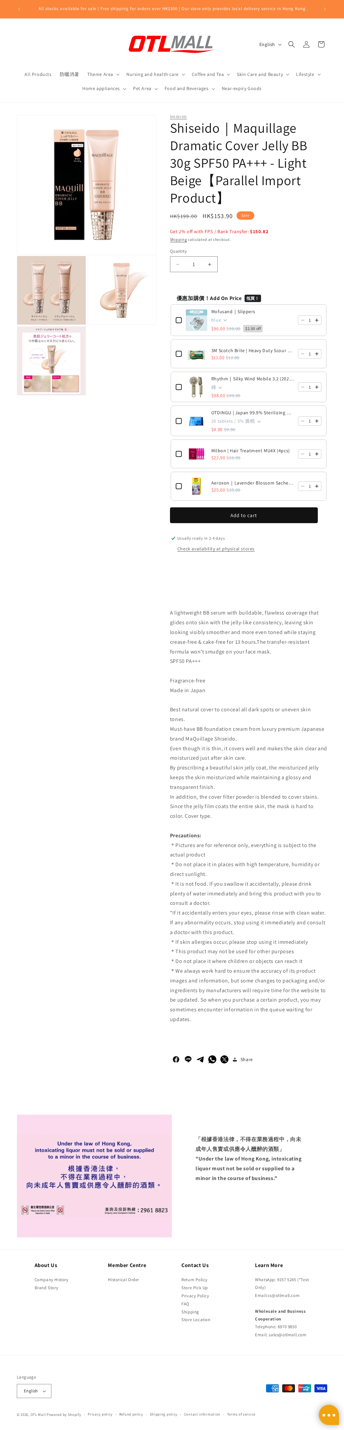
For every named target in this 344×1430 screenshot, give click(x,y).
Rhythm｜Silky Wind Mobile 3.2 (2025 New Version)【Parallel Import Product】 (252, 379)
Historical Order (123, 1279)
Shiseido (178, 117)
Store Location (195, 1319)
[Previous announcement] (19, 9)
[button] (102, 74)
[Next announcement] (324, 9)
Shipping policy (164, 1414)
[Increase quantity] (316, 320)
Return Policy (194, 1279)
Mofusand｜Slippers (233, 311)
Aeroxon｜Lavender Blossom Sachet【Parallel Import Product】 (252, 483)
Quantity (178, 251)
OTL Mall (38, 1414)
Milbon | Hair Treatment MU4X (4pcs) (250, 451)
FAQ (185, 1304)
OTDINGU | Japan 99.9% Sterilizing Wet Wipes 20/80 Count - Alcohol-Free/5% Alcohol (252, 413)
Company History (52, 1279)
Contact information (202, 1414)
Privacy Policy (195, 1296)
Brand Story (46, 1288)
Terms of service (241, 1414)
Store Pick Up (194, 1288)
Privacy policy (100, 1414)
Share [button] (247, 1059)
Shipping (178, 239)
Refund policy (131, 1414)
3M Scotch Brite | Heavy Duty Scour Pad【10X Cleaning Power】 (252, 350)
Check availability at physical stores (216, 549)
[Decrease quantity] (302, 320)
